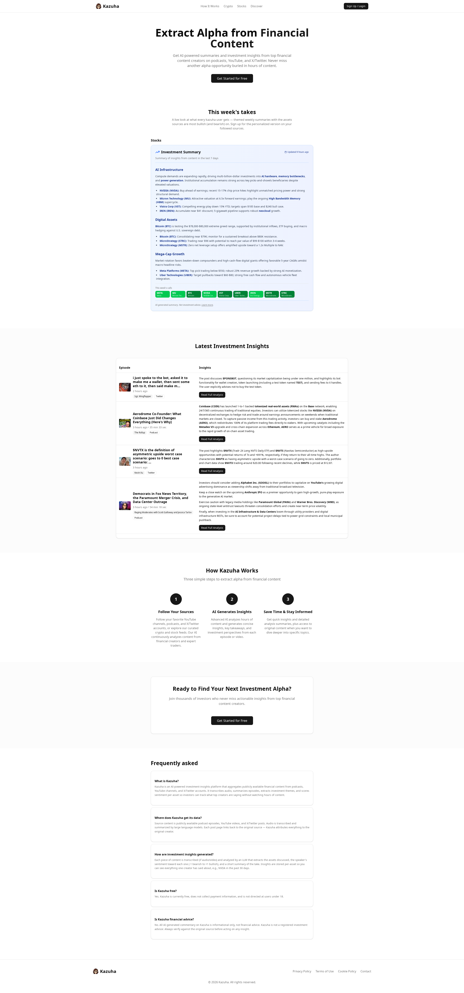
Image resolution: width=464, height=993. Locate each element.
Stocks (241, 6)
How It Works (210, 6)
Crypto (228, 6)
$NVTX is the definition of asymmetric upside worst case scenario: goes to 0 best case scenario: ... (157, 456)
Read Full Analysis (212, 394)
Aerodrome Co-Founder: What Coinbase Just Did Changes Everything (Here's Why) (157, 418)
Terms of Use (325, 971)
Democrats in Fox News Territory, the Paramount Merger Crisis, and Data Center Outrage (160, 497)
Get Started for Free (232, 78)
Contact (366, 971)
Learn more (207, 304)
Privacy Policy (302, 971)
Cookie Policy (347, 971)
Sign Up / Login (356, 6)
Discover (257, 6)
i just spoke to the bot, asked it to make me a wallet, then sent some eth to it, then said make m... (161, 382)
